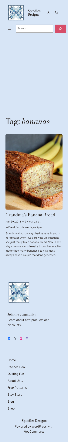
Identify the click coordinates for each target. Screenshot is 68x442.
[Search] (60, 29)
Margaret (34, 222)
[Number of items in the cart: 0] (56, 13)
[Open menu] (10, 28)
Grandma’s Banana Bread (30, 214)
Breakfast (14, 227)
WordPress (39, 427)
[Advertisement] (34, 74)
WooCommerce (34, 432)
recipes (37, 227)
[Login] (49, 13)
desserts (27, 227)
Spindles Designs (34, 12)
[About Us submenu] (22, 381)
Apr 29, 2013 (13, 222)
